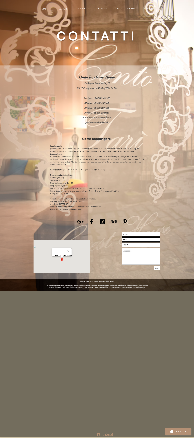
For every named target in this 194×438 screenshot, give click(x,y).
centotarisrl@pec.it (99, 122)
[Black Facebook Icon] (91, 221)
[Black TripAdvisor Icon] (113, 221)
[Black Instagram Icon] (102, 221)
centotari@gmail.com (100, 117)
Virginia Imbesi (109, 281)
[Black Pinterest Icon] (124, 221)
